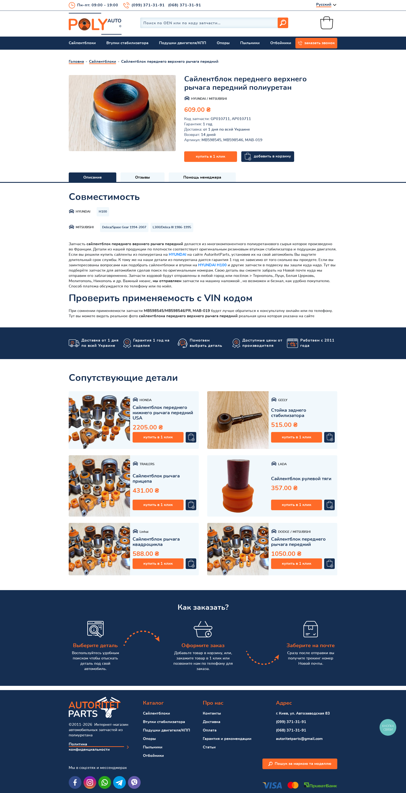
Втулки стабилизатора (127, 43)
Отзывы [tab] (142, 177)
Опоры (223, 43)
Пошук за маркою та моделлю (303, 764)
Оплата (210, 730)
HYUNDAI (177, 255)
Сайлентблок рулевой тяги (301, 478)
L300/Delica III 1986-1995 (172, 227)
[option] (122, 113)
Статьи (209, 747)
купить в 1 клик (210, 157)
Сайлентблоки (82, 43)
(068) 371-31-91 (184, 5)
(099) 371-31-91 (148, 5)
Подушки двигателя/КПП (182, 43)
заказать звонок (319, 43)
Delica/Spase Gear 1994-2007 (124, 227)
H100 (103, 211)
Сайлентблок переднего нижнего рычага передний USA (163, 412)
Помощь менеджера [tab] (202, 177)
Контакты (212, 713)
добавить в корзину (272, 156)
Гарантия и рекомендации (227, 739)
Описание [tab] (92, 177)
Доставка (211, 722)
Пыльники (250, 43)
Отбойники (280, 43)
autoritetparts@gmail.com (299, 739)
